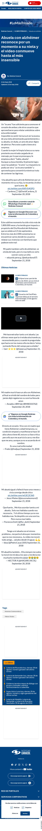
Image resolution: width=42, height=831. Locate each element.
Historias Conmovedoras (13, 611)
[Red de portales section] (39, 791)
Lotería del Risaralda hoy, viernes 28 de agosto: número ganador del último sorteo (21, 669)
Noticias (16, 807)
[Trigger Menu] (3, 3)
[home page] (21, 752)
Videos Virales (9, 616)
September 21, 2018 (21, 260)
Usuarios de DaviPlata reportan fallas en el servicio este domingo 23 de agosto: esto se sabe (26, 297)
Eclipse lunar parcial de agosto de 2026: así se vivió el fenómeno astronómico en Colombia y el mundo (27, 281)
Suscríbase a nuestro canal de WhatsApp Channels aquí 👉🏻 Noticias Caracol (21, 203)
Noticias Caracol (6, 31)
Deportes (28, 807)
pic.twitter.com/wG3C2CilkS (21, 495)
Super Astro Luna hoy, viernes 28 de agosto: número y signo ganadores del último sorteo (21, 693)
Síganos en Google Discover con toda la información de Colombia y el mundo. (23, 214)
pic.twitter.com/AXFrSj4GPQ (21, 188)
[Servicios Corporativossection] (39, 797)
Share (33, 83)
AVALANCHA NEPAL (15, 8)
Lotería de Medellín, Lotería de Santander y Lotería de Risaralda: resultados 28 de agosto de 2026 (19, 701)
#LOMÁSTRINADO (20, 31)
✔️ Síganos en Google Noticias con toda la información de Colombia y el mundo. (21, 416)
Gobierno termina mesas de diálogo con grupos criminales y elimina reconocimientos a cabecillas (22, 685)
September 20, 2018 (21, 194)
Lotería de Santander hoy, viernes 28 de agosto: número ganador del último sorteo (22, 677)
